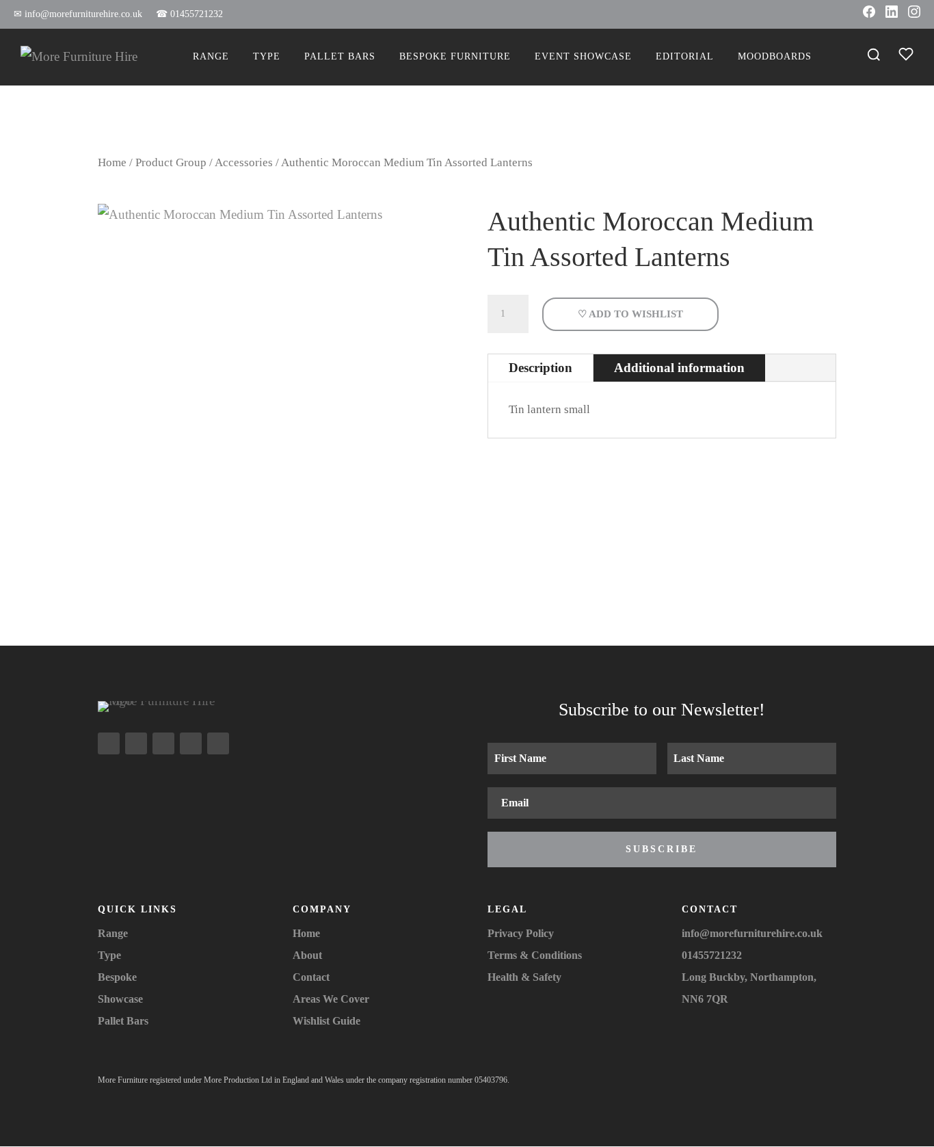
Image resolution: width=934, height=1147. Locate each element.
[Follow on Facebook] (136, 743)
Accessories (244, 162)
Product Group (170, 162)
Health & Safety (524, 977)
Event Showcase (583, 56)
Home (112, 162)
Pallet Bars (339, 56)
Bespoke (117, 977)
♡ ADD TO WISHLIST (630, 313)
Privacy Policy (521, 933)
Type (266, 56)
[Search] (873, 56)
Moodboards (775, 56)
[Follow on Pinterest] (218, 743)
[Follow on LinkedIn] (191, 743)
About (307, 955)
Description (540, 367)
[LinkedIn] (891, 14)
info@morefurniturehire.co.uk (78, 14)
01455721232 (189, 14)
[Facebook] (869, 14)
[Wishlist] (905, 57)
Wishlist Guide (326, 1021)
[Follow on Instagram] (109, 743)
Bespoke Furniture (455, 56)
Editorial (685, 56)
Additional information (679, 367)
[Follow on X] (163, 743)
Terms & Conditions (535, 955)
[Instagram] (914, 14)
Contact (311, 977)
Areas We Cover (331, 999)
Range (211, 56)
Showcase (120, 999)
